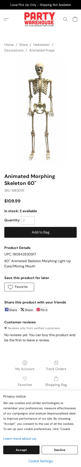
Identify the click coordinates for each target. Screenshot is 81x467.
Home (9, 44)
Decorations (14, 50)
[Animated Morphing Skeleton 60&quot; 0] (40, 112)
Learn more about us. (20, 438)
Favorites (25, 384)
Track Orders (56, 369)
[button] (40, 19)
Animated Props (42, 50)
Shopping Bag (56, 384)
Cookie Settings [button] (40, 461)
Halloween (41, 44)
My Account (24, 369)
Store (23, 44)
